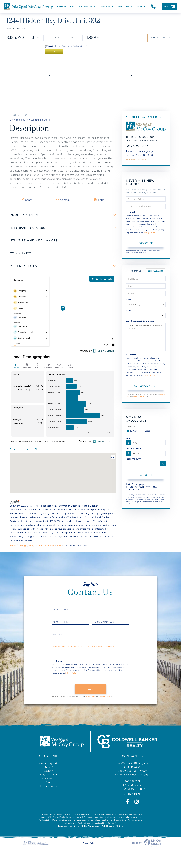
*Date (128, 299)
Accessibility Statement (87, 826)
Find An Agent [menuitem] (48, 774)
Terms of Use (65, 826)
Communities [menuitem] (63, 6)
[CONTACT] (160, 38)
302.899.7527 (132, 767)
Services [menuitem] (105, 6)
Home (13, 545)
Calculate (145, 475)
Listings (22, 545)
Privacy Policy (149, 233)
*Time (129, 310)
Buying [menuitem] (48, 767)
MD (31, 545)
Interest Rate (133, 459)
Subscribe (146, 243)
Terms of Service (138, 397)
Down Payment (134, 448)
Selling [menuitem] (48, 770)
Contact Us (130, 159)
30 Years (134, 431)
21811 (59, 545)
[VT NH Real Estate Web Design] (145, 843)
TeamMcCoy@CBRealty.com (132, 763)
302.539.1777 (137, 146)
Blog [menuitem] (48, 782)
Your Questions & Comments (140, 321)
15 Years (146, 431)
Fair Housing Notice (112, 826)
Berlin (51, 545)
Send (90, 689)
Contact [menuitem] (142, 6)
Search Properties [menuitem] (48, 763)
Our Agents (141, 159)
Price (129, 438)
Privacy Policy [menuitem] (48, 786)
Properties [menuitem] (85, 6)
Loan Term (132, 426)
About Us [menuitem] (123, 6)
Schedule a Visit (155, 271)
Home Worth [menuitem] (48, 778)
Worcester (40, 545)
